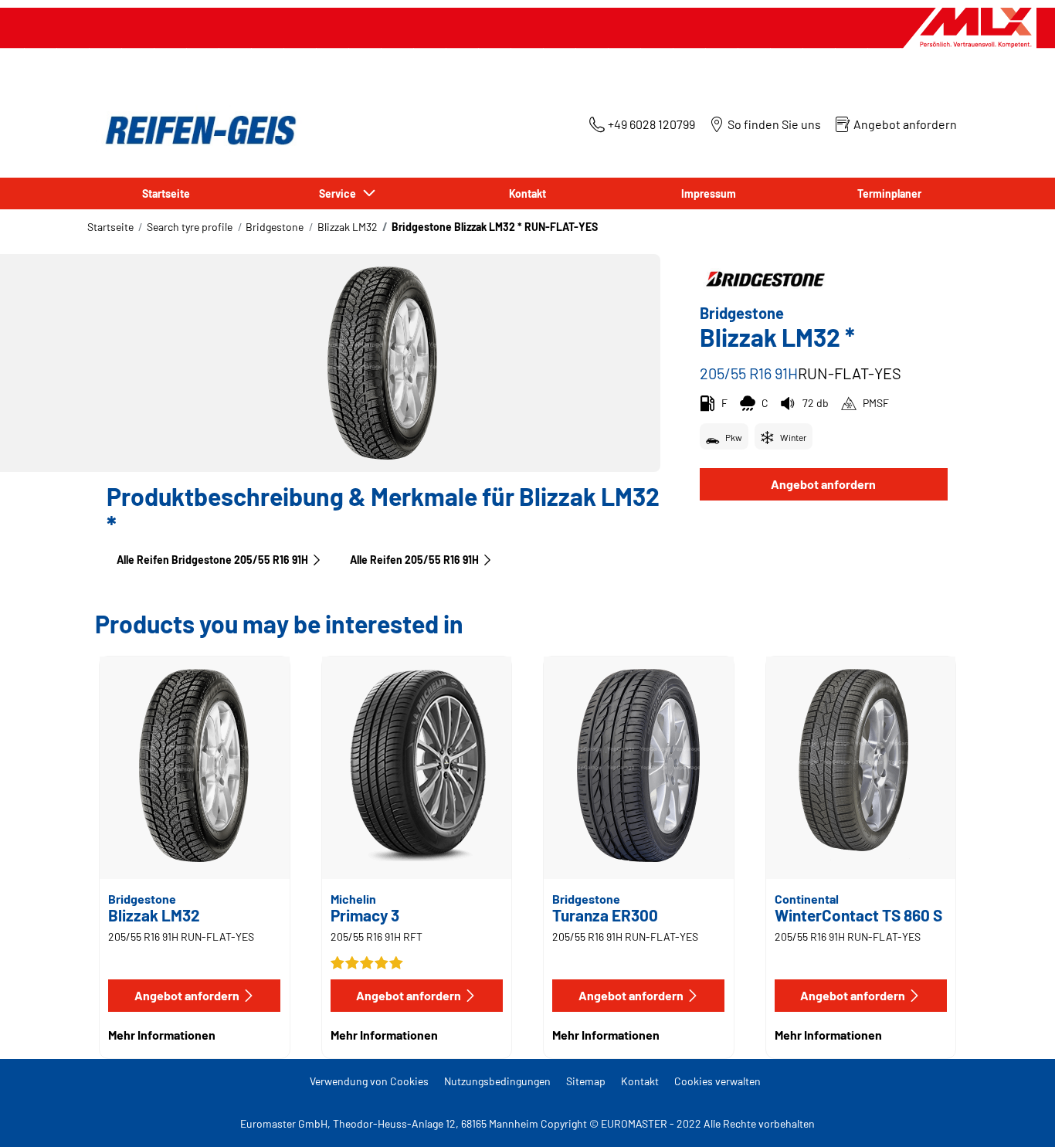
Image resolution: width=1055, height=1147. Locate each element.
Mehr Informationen (161, 1034)
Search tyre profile (189, 226)
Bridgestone (275, 226)
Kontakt (640, 1081)
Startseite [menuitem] (166, 193)
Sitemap (586, 1081)
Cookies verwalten (717, 1081)
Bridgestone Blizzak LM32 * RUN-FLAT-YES (495, 226)
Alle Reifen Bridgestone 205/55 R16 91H (212, 559)
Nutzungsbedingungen (497, 1081)
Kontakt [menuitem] (527, 193)
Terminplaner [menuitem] (889, 193)
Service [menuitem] (340, 193)
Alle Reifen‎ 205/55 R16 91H (414, 559)
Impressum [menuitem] (708, 193)
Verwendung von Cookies (369, 1081)
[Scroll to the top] (1014, 1114)
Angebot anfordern (823, 484)
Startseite (110, 226)
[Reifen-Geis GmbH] (196, 130)
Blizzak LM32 (347, 226)
